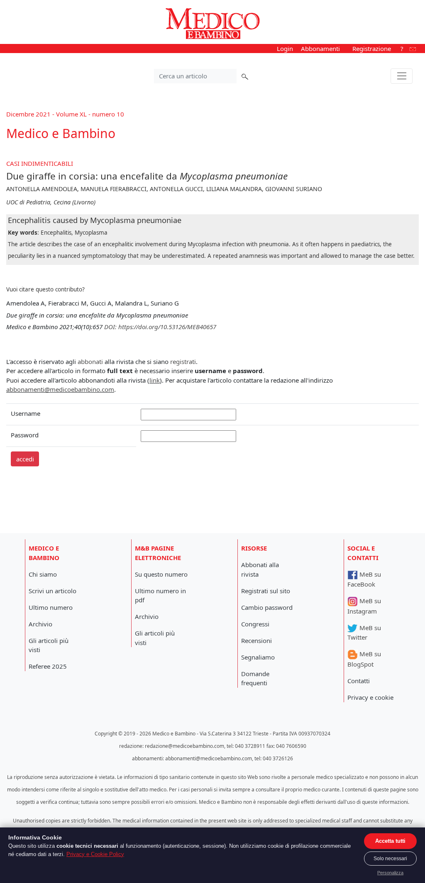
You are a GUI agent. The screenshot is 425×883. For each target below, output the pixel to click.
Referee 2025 (48, 666)
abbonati (90, 361)
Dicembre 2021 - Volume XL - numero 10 (65, 114)
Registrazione (371, 48)
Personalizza (390, 872)
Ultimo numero (51, 607)
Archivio (40, 624)
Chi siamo (43, 574)
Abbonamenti (320, 48)
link (154, 380)
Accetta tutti (390, 841)
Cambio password (267, 607)
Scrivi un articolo (52, 591)
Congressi (255, 624)
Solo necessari (390, 858)
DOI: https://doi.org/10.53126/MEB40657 (160, 327)
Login (285, 48)
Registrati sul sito (265, 591)
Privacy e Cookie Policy (95, 854)
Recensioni (256, 640)
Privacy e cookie (370, 697)
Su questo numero (161, 574)
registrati (183, 361)
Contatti (358, 681)
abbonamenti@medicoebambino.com (60, 389)
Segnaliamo (258, 657)
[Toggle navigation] (402, 76)
